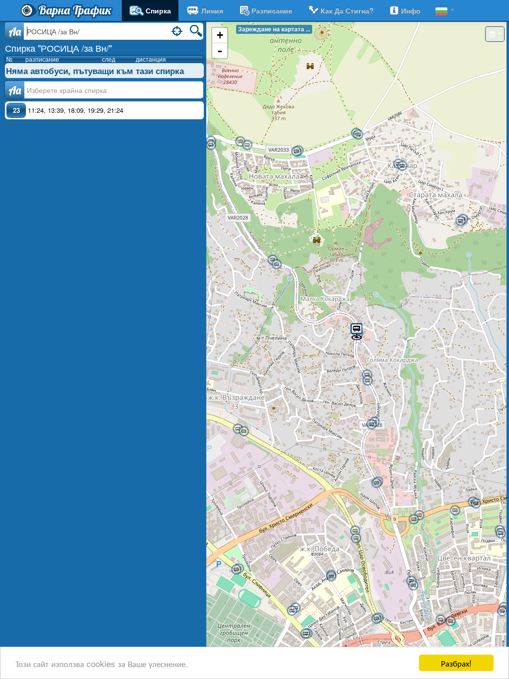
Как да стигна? (347, 10)
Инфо (411, 10)
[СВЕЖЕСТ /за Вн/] (276, 264)
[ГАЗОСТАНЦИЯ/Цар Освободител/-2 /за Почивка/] (237, 429)
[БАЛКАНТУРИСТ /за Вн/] (371, 424)
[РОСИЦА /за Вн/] (356, 331)
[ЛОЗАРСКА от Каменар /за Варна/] (376, 483)
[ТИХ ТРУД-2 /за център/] (236, 569)
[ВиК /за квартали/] (413, 585)
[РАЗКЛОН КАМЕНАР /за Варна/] (210, 145)
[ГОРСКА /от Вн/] (247, 145)
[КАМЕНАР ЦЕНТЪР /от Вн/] (402, 166)
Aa (14, 31)
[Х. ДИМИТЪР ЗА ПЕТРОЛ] (500, 533)
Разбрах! (456, 663)
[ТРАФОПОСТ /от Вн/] (296, 151)
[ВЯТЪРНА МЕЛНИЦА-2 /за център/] (419, 515)
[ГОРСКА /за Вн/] (240, 141)
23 (16, 110)
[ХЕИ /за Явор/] (502, 611)
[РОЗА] (454, 510)
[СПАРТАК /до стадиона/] (450, 621)
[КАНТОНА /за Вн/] (367, 380)
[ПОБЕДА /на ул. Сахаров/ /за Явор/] (331, 576)
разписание (272, 10)
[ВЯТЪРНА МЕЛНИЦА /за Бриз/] (413, 519)
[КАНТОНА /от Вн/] (366, 374)
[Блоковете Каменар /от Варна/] (460, 221)
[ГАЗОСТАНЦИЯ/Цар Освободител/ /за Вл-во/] (243, 431)
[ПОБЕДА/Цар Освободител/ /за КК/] (354, 530)
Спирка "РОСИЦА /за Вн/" (58, 47)
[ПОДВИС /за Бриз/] (475, 503)
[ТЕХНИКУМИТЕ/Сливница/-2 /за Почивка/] (305, 633)
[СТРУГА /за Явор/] (376, 618)
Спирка (158, 10)
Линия (212, 10)
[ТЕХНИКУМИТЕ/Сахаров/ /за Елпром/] (291, 610)
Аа (14, 90)
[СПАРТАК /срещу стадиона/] (440, 619)
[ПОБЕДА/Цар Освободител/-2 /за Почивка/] (355, 538)
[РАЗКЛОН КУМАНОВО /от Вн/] (357, 134)
